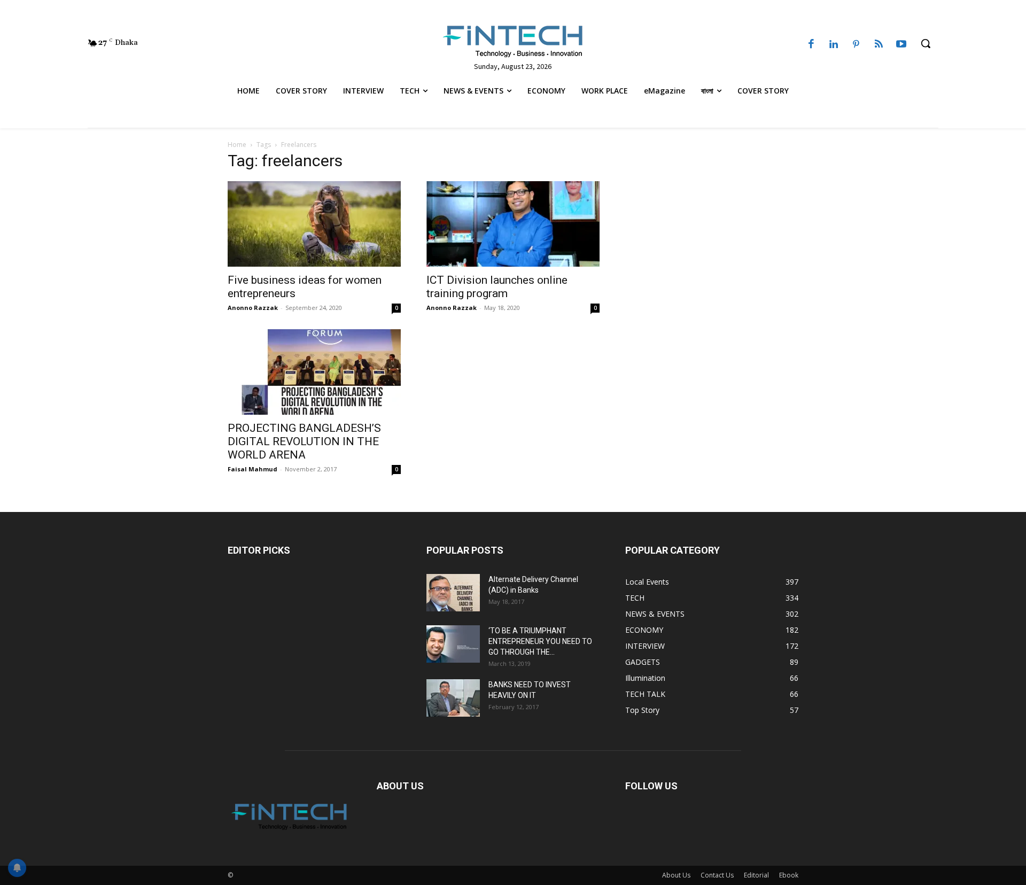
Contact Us (717, 875)
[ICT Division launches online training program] (513, 224)
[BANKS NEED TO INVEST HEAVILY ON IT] (453, 698)
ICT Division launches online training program (497, 287)
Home (237, 144)
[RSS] (878, 44)
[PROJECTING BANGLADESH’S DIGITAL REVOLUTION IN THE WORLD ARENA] (314, 372)
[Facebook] (811, 44)
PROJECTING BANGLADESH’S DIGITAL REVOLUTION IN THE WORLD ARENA (304, 441)
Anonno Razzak (253, 308)
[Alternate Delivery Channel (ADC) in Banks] (453, 592)
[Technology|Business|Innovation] (513, 40)
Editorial (756, 875)
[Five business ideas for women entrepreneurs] (314, 224)
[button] (925, 43)
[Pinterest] (856, 44)
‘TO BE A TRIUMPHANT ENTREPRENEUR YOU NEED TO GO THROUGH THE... (540, 641)
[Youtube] (901, 44)
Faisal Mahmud (252, 469)
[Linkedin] (833, 44)
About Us (676, 875)
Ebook (788, 875)
